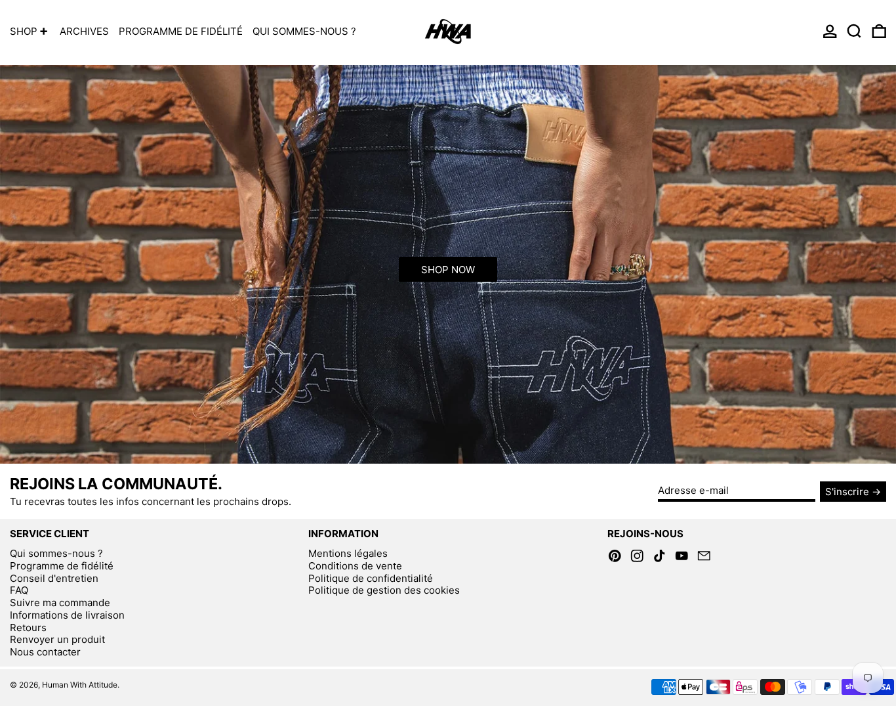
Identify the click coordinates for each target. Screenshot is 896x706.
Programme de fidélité (61, 566)
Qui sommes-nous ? (56, 553)
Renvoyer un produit (57, 639)
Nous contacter (45, 652)
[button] (854, 31)
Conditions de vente (355, 566)
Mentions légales (348, 553)
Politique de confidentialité (370, 578)
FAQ (19, 590)
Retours (28, 627)
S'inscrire (847, 491)
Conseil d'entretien (54, 578)
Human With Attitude (79, 685)
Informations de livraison (67, 615)
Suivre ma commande (60, 602)
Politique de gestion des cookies (384, 590)
